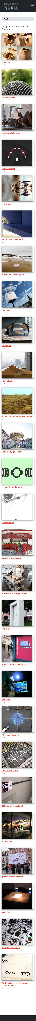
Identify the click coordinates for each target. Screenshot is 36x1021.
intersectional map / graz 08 (14, 664)
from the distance (10, 770)
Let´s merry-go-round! (12, 452)
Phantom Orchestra (11, 947)
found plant (7, 204)
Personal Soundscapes (12, 487)
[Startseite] (12, 7)
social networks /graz (11, 558)
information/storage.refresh (14, 593)
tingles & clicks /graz (11, 133)
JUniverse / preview (10, 735)
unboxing (6, 62)
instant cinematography (13, 275)
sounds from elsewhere (12, 239)
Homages (6, 310)
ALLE (6, 19)
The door (6, 629)
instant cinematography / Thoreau (17, 416)
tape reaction (8, 522)
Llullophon (6, 345)
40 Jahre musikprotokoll (12, 806)
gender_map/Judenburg (12, 876)
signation (6, 912)
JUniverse (6, 699)
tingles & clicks (8, 168)
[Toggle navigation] (32, 6)
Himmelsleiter (8, 381)
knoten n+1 (7, 841)
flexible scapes (8, 97)
